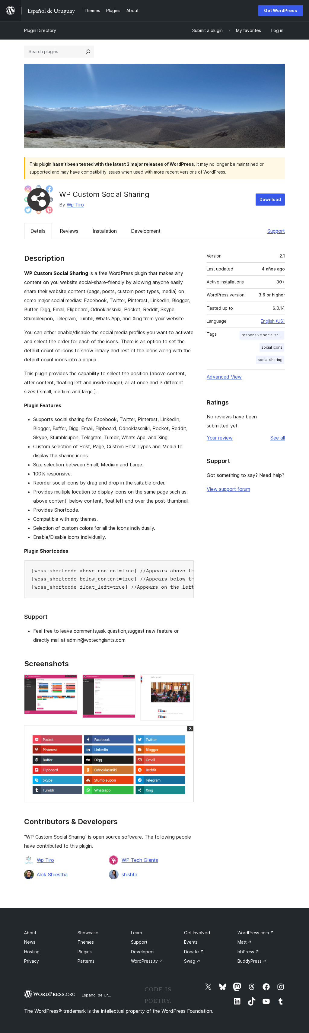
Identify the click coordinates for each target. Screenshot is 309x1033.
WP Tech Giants (140, 860)
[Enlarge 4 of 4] (186, 734)
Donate (194, 951)
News (29, 942)
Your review (220, 438)
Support (276, 231)
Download (270, 199)
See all (277, 438)
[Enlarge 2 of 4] (127, 683)
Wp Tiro (75, 205)
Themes (86, 942)
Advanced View (224, 377)
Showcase (88, 932)
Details (38, 231)
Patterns (86, 961)
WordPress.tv (147, 961)
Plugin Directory (40, 30)
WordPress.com (255, 932)
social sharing (270, 359)
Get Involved (197, 932)
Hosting (32, 951)
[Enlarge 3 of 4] (186, 683)
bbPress (248, 951)
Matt (244, 942)
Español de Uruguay (100, 995)
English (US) (273, 321)
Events (191, 942)
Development (146, 231)
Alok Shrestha (52, 874)
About (30, 932)
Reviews (69, 231)
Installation (105, 231)
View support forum (228, 489)
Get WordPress (280, 10)
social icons (271, 347)
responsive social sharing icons (262, 335)
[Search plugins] (88, 52)
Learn (136, 932)
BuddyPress (252, 961)
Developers (142, 951)
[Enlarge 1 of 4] (69, 683)
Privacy (31, 961)
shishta (129, 874)
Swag (192, 961)
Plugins (85, 951)
